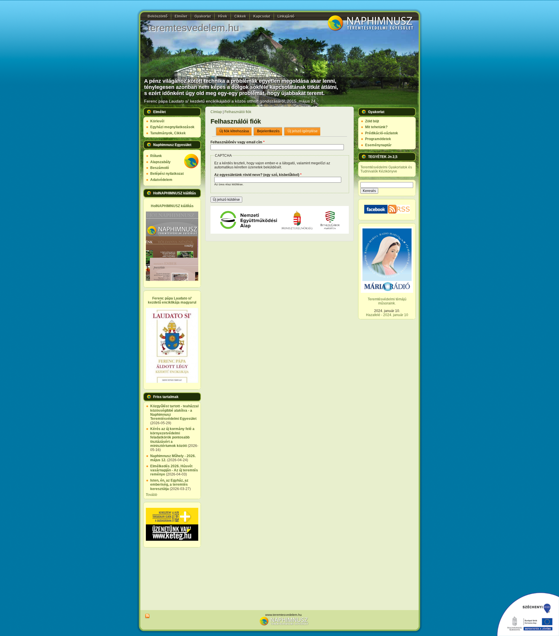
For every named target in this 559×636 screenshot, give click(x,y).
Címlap (216, 112)
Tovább (151, 495)
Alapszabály (160, 162)
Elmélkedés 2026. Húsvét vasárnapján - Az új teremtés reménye (174, 470)
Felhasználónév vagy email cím (237, 142)
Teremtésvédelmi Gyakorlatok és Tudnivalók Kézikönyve (386, 169)
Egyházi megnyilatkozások (172, 127)
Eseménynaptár (378, 145)
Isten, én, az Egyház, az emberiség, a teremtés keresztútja (169, 484)
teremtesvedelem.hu (193, 27)
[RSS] (146, 616)
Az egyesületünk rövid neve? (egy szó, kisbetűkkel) (258, 175)
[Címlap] (370, 30)
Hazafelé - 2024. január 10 (387, 315)
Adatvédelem (161, 180)
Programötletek (378, 139)
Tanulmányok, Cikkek (168, 133)
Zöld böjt (372, 121)
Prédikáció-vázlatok (381, 133)
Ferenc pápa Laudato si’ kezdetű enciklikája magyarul (172, 300)
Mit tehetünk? (376, 127)
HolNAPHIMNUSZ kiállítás (172, 206)
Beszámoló (159, 168)
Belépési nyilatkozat (167, 174)
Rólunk (156, 156)
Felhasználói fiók (237, 112)
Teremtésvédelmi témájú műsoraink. (387, 301)
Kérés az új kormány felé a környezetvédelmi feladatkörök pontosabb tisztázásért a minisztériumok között (172, 437)
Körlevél (157, 121)
